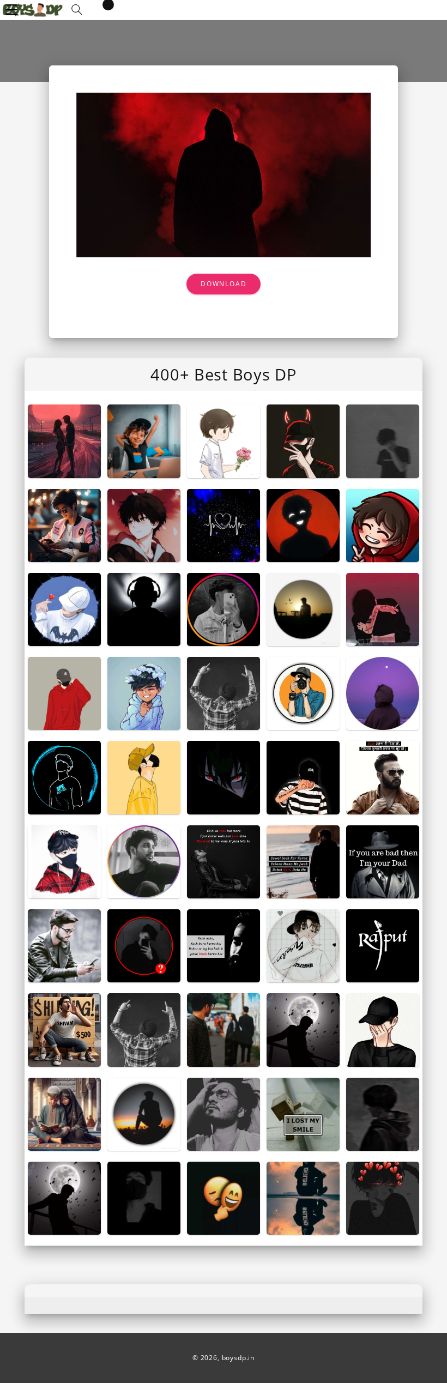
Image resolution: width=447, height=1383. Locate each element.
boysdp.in (238, 1358)
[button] (76, 9)
